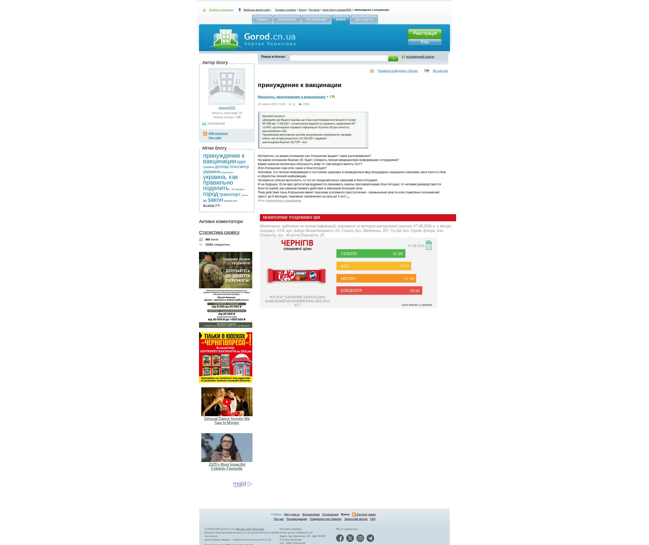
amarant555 (227, 108)
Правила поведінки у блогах (398, 71)
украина (211, 171)
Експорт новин (366, 514)
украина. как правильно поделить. (220, 182)
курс (241, 161)
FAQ (373, 518)
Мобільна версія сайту (257, 9)
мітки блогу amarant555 (337, 9)
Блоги (302, 9)
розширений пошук (420, 56)
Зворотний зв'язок (356, 518)
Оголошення (330, 514)
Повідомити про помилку (326, 518)
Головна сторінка (285, 9)
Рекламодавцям (296, 518)
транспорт (230, 194)
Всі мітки (314, 9)
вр (205, 200)
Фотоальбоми (311, 514)
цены (244, 195)
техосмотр (239, 167)
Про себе (215, 137)
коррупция (227, 172)
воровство (230, 200)
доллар (222, 167)
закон (215, 199)
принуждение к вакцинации (283, 200)
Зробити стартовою (221, 9)
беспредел (238, 189)
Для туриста (292, 514)
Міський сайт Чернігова (250, 529)
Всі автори (440, 71)
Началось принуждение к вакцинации (292, 97)
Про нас (279, 518)
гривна (208, 167)
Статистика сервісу (219, 232)
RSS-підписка (218, 133)
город (210, 193)
